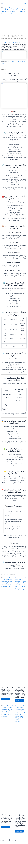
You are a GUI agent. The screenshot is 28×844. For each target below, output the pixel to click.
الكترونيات (19, 42)
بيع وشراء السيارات (20, 35)
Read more (6, 699)
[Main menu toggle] (25, 3)
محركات (24, 42)
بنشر (13, 80)
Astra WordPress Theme (22, 840)
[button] (24, 9)
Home (2, 35)
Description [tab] (4, 69)
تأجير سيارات (4, 42)
